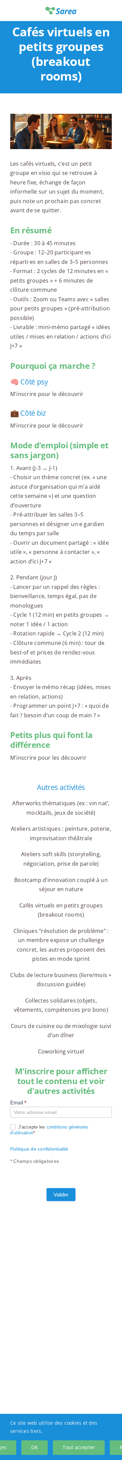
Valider (61, 1194)
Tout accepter (79, 1447)
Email (18, 1102)
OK (34, 1447)
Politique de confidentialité (39, 1149)
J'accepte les (49, 1129)
